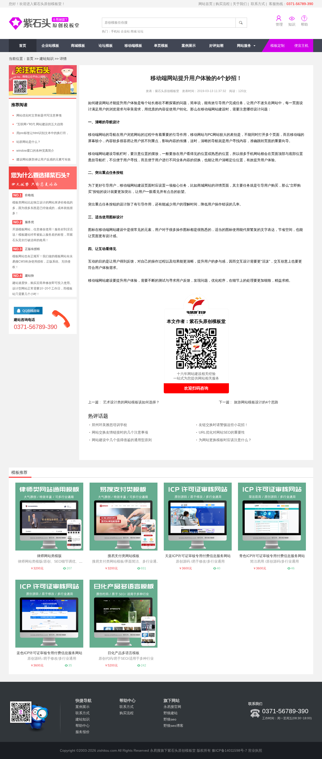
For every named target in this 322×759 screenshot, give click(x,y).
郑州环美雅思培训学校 (109, 425)
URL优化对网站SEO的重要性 (222, 432)
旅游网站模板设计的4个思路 (256, 402)
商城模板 (78, 46)
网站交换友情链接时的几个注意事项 (120, 432)
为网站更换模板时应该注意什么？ (225, 440)
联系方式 (258, 4)
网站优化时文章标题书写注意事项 (39, 115)
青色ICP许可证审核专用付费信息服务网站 (272, 556)
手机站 (115, 31)
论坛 (140, 31)
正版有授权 (32, 249)
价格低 (29, 195)
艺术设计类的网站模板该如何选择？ (131, 402)
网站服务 (244, 46)
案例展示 (189, 46)
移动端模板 (133, 46)
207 (69, 568)
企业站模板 (50, 46)
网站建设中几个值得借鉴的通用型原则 (122, 440)
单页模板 (161, 46)
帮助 (304, 24)
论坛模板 (106, 46)
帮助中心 (82, 726)
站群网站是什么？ (28, 142)
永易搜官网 (172, 707)
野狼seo (170, 719)
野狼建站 (171, 713)
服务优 (29, 222)
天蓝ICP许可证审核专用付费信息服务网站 (198, 556)
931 (143, 568)
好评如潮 (216, 46)
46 (293, 568)
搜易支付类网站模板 (123, 556)
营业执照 (255, 750)
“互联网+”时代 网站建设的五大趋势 (39, 124)
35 (70, 665)
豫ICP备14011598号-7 (229, 750)
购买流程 (223, 4)
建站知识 (46, 59)
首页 (22, 46)
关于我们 (240, 4)
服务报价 (82, 732)
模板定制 (277, 46)
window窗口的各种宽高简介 (35, 150)
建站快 (29, 275)
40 (218, 568)
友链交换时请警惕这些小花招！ (223, 425)
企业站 (125, 31)
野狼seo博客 (173, 726)
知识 (291, 24)
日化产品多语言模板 (123, 653)
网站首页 (205, 4)
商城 (134, 31)
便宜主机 (301, 46)
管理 (279, 24)
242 (143, 665)
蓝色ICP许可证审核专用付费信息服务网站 (49, 653)
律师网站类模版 (49, 556)
